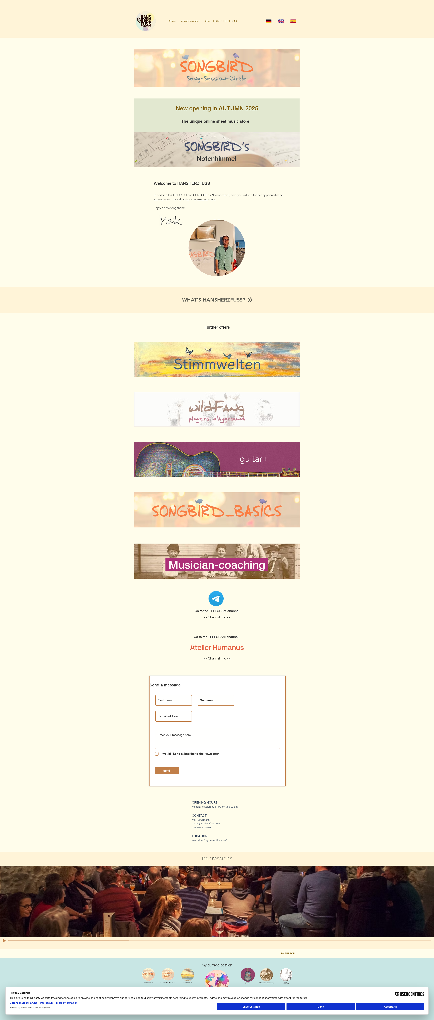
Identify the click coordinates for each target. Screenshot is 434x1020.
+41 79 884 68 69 (201, 827)
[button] (171, 21)
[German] (269, 21)
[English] (281, 21)
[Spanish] (293, 21)
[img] (187, 974)
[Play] (4, 940)
